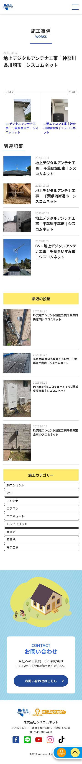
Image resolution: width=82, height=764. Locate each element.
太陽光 (11, 531)
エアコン (12, 508)
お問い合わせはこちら (41, 681)
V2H (9, 493)
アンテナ (12, 501)
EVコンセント (16, 485)
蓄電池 (11, 539)
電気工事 (12, 547)
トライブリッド (17, 524)
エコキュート (15, 516)
